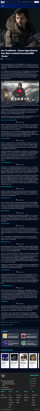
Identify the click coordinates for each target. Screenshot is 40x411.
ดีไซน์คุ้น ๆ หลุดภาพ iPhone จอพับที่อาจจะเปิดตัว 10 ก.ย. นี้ (32, 337)
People (33, 400)
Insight (17, 400)
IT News (10, 400)
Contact (37, 2)
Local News (11, 402)
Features (10, 397)
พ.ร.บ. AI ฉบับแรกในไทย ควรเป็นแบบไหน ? (13, 344)
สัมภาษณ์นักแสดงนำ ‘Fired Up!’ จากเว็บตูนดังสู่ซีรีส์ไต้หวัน (33, 364)
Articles (25, 395)
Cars (10, 395)
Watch (28, 2)
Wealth (17, 402)
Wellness (34, 404)
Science (10, 404)
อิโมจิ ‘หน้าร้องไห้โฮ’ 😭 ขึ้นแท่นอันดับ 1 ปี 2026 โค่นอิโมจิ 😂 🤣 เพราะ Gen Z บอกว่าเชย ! (13, 338)
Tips (9, 407)
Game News (26, 397)
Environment (34, 395)
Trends (33, 402)
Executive (18, 397)
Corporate (18, 395)
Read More (16, 334)
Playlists (2, 395)
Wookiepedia (11, 322)
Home (23, 2)
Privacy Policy (37, 409)
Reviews (26, 400)
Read (31, 2)
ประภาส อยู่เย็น (5, 59)
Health (33, 397)
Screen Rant (5, 322)
